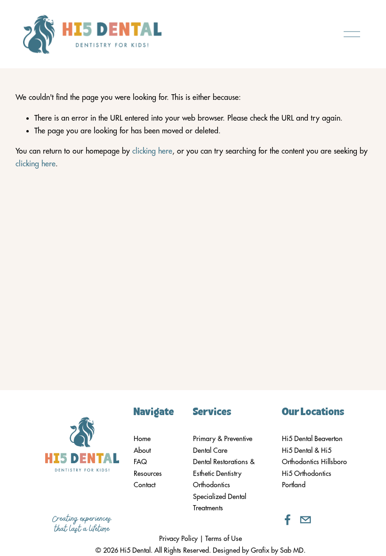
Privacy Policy (178, 538)
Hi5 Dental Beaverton (312, 438)
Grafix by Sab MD (277, 550)
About (142, 450)
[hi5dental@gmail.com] (305, 519)
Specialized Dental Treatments (219, 502)
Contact (144, 485)
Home (142, 438)
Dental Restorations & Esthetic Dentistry (224, 467)
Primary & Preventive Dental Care (222, 444)
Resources (148, 473)
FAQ (140, 462)
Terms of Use (223, 538)
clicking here (152, 150)
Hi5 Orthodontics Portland (306, 479)
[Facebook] (287, 519)
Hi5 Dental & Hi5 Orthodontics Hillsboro (314, 456)
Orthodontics (211, 485)
